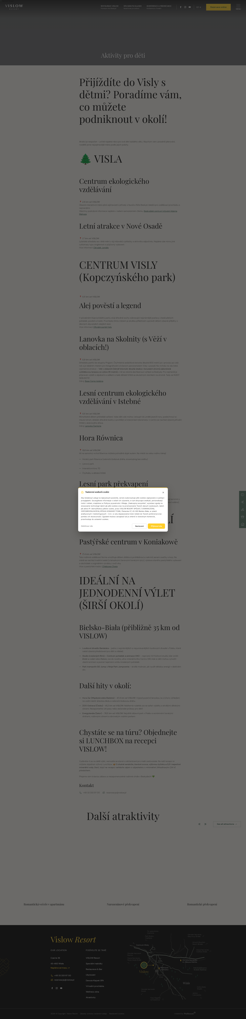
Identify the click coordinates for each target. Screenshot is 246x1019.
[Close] (163, 493)
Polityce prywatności (112, 503)
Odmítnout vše (87, 526)
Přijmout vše (156, 526)
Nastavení (139, 526)
